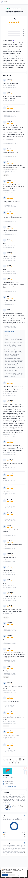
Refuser (12, 875)
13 (20, 759)
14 (23, 759)
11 (13, 759)
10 (10, 759)
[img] (13, 40)
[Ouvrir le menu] (26, 2)
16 (12, 762)
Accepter (5, 875)
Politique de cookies (20, 875)
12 (16, 759)
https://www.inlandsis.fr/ (11, 786)
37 (18, 762)
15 (9, 762)
